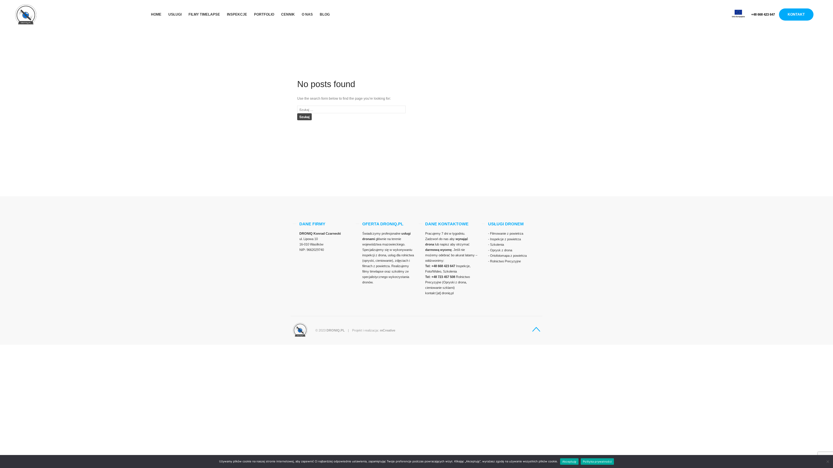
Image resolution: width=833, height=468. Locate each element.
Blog (325, 14)
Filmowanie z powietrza (506, 233)
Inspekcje (237, 14)
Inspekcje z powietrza (505, 239)
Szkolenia (497, 244)
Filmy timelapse (204, 14)
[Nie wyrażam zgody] (827, 461)
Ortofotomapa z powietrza (508, 255)
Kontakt (796, 14)
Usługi (175, 14)
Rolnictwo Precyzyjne (505, 261)
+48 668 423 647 (763, 14)
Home (156, 14)
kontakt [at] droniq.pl (439, 293)
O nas (307, 14)
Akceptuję (569, 461)
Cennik (288, 14)
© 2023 (330, 330)
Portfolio (264, 14)
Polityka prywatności (597, 461)
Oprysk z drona (501, 250)
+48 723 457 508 (443, 277)
